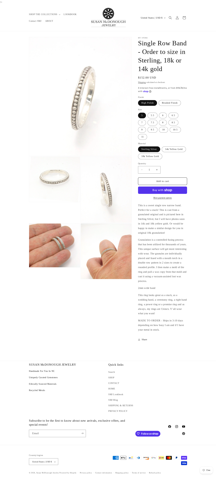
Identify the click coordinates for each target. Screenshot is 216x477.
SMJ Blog (113, 400)
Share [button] (144, 339)
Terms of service (139, 473)
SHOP (111, 377)
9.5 (152, 129)
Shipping (142, 82)
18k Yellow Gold (150, 156)
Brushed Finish (170, 103)
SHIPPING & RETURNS (120, 405)
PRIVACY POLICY (117, 411)
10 (163, 129)
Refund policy (155, 473)
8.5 (173, 122)
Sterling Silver (149, 149)
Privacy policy (86, 473)
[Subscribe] (82, 433)
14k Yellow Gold (174, 149)
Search (111, 372)
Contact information (103, 473)
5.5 (152, 115)
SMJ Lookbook (115, 394)
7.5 (152, 122)
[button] (44, 14)
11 (142, 137)
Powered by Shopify (68, 473)
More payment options (162, 198)
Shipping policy (122, 473)
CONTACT (113, 383)
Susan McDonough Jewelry (47, 473)
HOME (111, 389)
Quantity (142, 163)
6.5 (173, 115)
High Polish (147, 103)
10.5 (175, 129)
